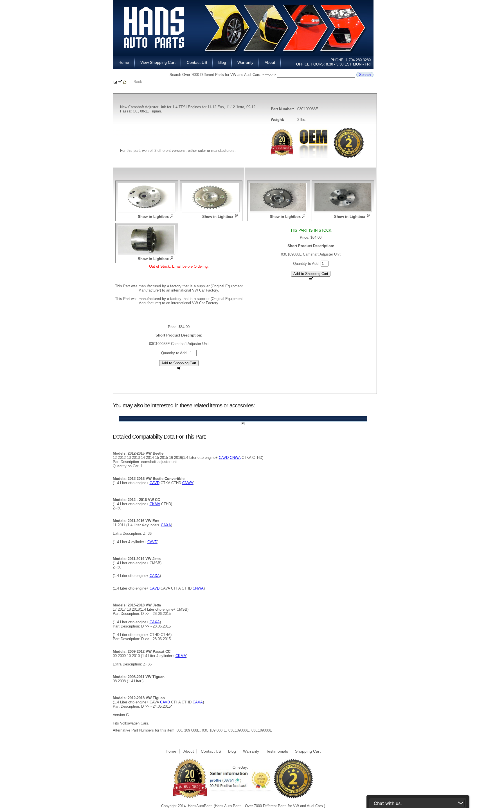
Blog (222, 62)
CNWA (235, 457)
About (270, 62)
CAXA (166, 525)
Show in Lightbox (153, 217)
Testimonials (277, 751)
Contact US (197, 62)
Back (138, 82)
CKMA (155, 504)
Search (365, 75)
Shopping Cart (308, 751)
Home (123, 62)
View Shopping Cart (158, 62)
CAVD (224, 457)
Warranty (245, 62)
